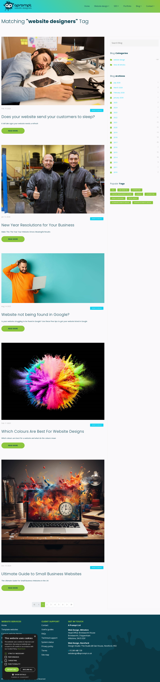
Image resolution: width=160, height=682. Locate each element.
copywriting (150, 194)
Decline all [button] (27, 670)
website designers (118, 198)
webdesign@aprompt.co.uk (80, 653)
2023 (115, 112)
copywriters (136, 190)
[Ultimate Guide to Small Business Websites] (52, 511)
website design (97, 110)
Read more (21, 649)
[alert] (19, 657)
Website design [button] (101, 6)
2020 (115, 127)
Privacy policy (47, 646)
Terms (44, 650)
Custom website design (11, 633)
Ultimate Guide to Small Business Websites (41, 573)
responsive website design (142, 202)
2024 (115, 107)
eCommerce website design (120, 202)
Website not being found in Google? (35, 314)
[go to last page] (71, 604)
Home (87, 6)
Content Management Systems (121, 194)
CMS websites (123, 190)
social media (133, 198)
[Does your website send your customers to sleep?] (52, 71)
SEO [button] (115, 6)
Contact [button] (149, 6)
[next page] (67, 604)
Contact (44, 625)
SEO (113, 190)
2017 (115, 142)
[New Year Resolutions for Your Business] (52, 179)
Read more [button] (13, 131)
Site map (45, 654)
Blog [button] (138, 6)
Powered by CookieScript (20, 677)
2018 (115, 137)
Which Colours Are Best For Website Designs (42, 431)
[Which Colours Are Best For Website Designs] (52, 381)
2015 (115, 152)
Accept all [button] (11, 670)
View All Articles (119, 65)
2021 (115, 122)
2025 (115, 102)
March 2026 (118, 87)
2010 (115, 172)
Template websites (9, 629)
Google (139, 194)
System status (47, 642)
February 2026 (119, 92)
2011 (115, 167)
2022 (115, 117)
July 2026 (117, 83)
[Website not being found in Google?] (52, 278)
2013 (115, 162)
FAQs (43, 633)
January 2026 (118, 98)
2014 (115, 157)
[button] (20, 674)
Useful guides (47, 629)
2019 (115, 132)
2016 (115, 147)
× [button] (35, 636)
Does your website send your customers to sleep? (48, 116)
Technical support (49, 638)
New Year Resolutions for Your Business (37, 225)
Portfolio (127, 6)
